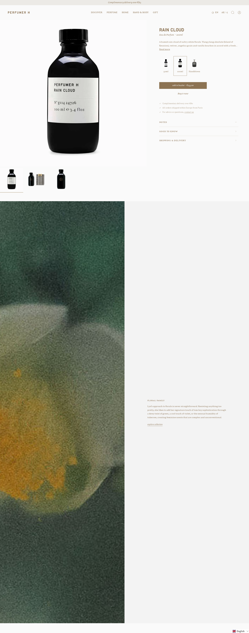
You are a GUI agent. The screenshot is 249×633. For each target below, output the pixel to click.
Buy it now (183, 93)
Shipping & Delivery (172, 140)
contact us (189, 112)
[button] (96, 12)
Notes (163, 122)
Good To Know (168, 131)
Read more (164, 49)
